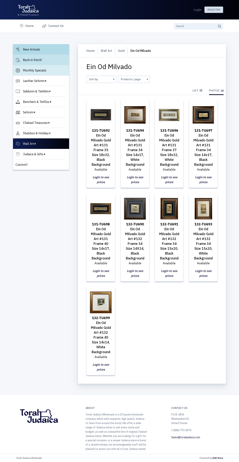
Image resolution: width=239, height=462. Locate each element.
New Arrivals (31, 49)
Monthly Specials (34, 70)
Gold (121, 51)
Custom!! (21, 164)
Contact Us (56, 26)
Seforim (28, 112)
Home (30, 26)
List (196, 90)
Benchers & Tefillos (36, 102)
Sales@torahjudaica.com (185, 437)
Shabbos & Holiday (36, 133)
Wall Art (28, 144)
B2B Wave (217, 458)
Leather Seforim (34, 81)
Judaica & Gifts (33, 154)
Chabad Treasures (35, 123)
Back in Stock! (32, 60)
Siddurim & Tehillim (36, 91)
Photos (214, 90)
